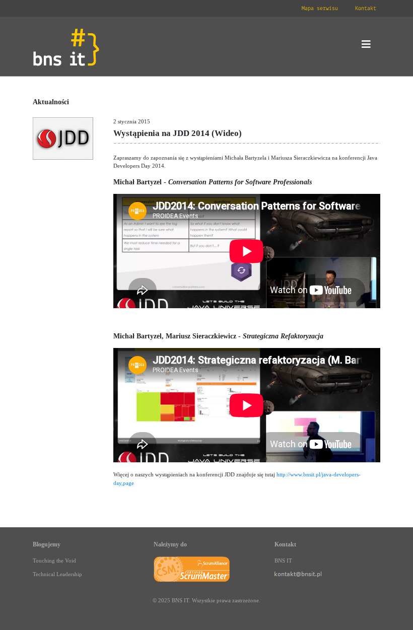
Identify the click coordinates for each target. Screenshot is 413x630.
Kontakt (365, 9)
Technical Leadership (57, 574)
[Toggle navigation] (366, 47)
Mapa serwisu (320, 9)
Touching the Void (54, 560)
